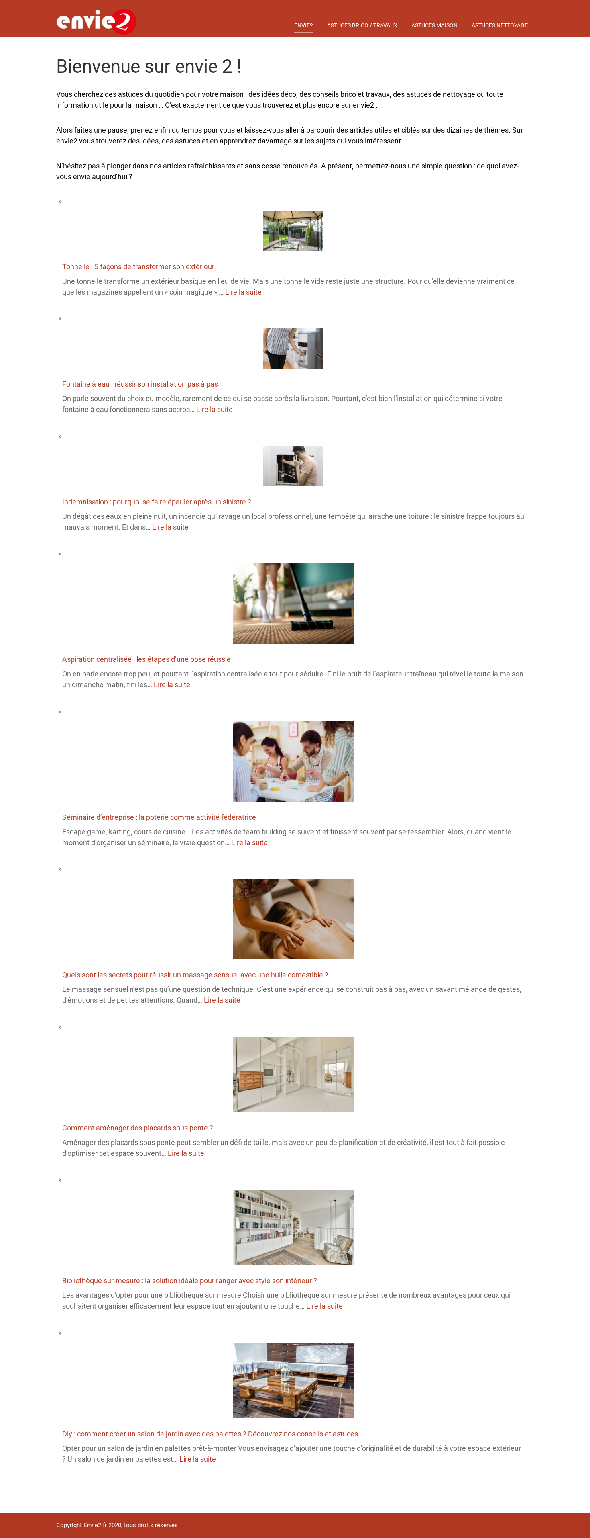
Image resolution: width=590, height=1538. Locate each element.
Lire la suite (243, 292)
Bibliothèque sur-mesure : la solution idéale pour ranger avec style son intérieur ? (189, 1280)
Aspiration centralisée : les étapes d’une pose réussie (146, 659)
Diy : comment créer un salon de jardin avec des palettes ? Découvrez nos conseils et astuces (210, 1433)
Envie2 (303, 25)
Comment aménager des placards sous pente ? (137, 1128)
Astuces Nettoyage (500, 25)
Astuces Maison (434, 25)
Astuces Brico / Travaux (362, 25)
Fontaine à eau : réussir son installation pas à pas (140, 384)
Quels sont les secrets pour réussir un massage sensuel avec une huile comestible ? (195, 975)
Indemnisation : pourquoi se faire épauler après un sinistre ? (156, 502)
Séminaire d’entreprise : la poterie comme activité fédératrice (159, 817)
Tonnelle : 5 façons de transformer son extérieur (138, 266)
